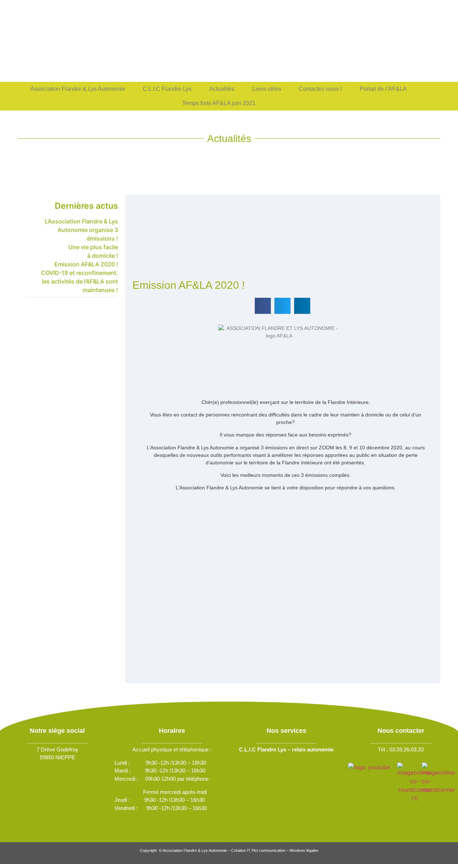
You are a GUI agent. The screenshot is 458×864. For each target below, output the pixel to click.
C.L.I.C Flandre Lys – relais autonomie (286, 749)
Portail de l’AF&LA (383, 89)
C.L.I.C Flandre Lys (167, 89)
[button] (263, 306)
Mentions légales (303, 850)
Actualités (221, 89)
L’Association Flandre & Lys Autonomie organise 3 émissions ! (81, 230)
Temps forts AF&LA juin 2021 (218, 103)
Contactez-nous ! (320, 89)
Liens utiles (266, 89)
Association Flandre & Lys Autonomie (77, 89)
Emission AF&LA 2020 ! (86, 264)
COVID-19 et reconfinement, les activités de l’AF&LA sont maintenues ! (79, 281)
